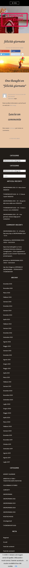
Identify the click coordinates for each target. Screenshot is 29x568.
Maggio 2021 (6, 368)
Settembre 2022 (8, 337)
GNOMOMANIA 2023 (9, 503)
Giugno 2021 (6, 364)
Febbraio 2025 (7, 297)
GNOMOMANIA (7, 494)
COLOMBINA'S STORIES (10, 485)
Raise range (13, 105)
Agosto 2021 (6, 359)
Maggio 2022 (7, 346)
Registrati (6, 537)
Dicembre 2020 (7, 390)
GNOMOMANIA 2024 (9, 507)
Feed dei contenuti (8, 546)
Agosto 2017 (6, 457)
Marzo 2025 (6, 292)
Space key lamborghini (9, 247)
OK (16, 566)
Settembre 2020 (8, 399)
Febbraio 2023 (7, 324)
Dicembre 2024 (7, 306)
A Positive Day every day (14, 20)
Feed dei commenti (9, 551)
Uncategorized (7, 521)
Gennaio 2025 (7, 301)
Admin (21, 47)
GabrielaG (11, 98)
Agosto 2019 (7, 453)
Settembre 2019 (8, 448)
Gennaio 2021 (7, 386)
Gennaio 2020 (7, 431)
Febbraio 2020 (7, 426)
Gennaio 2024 (7, 310)
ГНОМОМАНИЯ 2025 (9, 525)
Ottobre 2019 (7, 444)
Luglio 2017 (6, 462)
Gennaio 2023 (7, 328)
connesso (12, 128)
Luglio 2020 (6, 404)
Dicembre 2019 (7, 435)
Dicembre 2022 (7, 333)
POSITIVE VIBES (15, 138)
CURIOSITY (6, 490)
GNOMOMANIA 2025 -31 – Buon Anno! (14, 187)
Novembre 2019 (7, 440)
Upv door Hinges (8, 267)
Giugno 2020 (7, 408)
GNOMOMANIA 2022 (9, 499)
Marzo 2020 (6, 422)
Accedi (5, 542)
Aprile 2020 (6, 417)
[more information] (22, 54)
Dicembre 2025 (7, 284)
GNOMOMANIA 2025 (9, 512)
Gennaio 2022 (7, 350)
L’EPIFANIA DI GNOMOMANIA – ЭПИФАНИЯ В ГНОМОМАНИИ (13, 269)
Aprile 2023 (6, 319)
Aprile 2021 (6, 373)
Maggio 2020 (7, 413)
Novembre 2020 (8, 395)
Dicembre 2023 (7, 315)
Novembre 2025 (7, 288)
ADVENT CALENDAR (9, 474)
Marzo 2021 (6, 377)
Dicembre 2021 (7, 355)
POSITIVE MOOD (8, 516)
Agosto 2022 (7, 342)
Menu (15, 3)
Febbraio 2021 (7, 382)
